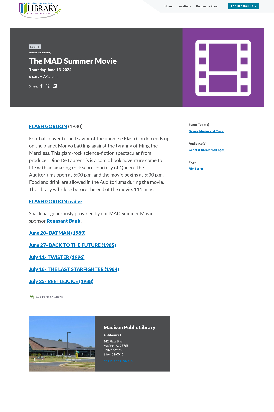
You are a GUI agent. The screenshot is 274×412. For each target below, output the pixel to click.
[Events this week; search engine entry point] (223, 6)
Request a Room (207, 6)
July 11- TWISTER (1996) (57, 257)
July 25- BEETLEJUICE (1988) (61, 281)
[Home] (40, 10)
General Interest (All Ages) (207, 150)
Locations (184, 6)
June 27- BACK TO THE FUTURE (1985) (72, 245)
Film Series (196, 168)
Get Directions (117, 361)
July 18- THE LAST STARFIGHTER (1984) (74, 269)
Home (168, 6)
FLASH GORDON (48, 126)
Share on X (47, 86)
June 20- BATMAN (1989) (57, 233)
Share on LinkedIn (54, 86)
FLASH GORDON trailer (55, 201)
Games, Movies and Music (206, 131)
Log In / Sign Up (242, 6)
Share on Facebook (41, 86)
